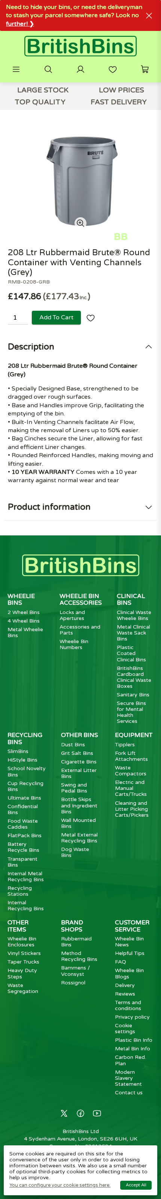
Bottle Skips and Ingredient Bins (79, 805)
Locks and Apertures (72, 615)
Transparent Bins (22, 862)
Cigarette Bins (79, 762)
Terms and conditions (128, 1005)
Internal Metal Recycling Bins (25, 876)
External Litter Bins (79, 773)
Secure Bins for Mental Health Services (131, 712)
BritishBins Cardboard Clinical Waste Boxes (134, 677)
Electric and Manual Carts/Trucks (131, 788)
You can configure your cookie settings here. (59, 1185)
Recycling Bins (24, 738)
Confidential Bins (22, 809)
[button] (16, 69)
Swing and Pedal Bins (74, 788)
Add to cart (56, 317)
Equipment (133, 735)
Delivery (125, 985)
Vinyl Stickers (24, 953)
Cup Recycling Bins (25, 786)
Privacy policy (132, 1017)
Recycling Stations (19, 891)
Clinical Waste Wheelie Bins (134, 615)
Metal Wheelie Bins (25, 632)
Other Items (17, 926)
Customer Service (132, 926)
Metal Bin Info (132, 1048)
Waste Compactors (130, 771)
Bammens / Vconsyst (75, 971)
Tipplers (125, 744)
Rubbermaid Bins (76, 942)
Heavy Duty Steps (22, 973)
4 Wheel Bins (23, 621)
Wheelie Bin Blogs (129, 973)
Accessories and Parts (80, 630)
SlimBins (17, 751)
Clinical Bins (131, 599)
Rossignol (73, 983)
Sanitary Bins (133, 695)
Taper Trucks (23, 962)
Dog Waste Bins (75, 852)
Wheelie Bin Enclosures (21, 942)
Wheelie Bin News (129, 942)
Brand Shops (72, 926)
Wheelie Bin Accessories (81, 599)
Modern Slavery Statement (128, 1078)
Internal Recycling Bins (25, 905)
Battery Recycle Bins (23, 847)
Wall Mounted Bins (78, 823)
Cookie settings (125, 1028)
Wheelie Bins (21, 599)
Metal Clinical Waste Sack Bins (133, 633)
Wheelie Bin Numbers (74, 644)
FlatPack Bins (24, 835)
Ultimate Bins (24, 798)
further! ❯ (20, 24)
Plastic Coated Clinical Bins (131, 653)
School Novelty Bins (26, 771)
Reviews (125, 994)
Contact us (129, 1092)
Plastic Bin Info (133, 1040)
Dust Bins (73, 744)
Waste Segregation (22, 988)
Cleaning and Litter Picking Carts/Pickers (132, 809)
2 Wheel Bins (23, 612)
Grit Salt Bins (77, 753)
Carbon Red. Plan (130, 1060)
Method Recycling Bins (79, 956)
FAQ (120, 962)
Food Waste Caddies (22, 824)
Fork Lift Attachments (131, 756)
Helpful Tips (130, 953)
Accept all (136, 1185)
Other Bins (79, 735)
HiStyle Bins (22, 760)
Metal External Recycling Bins (79, 838)
